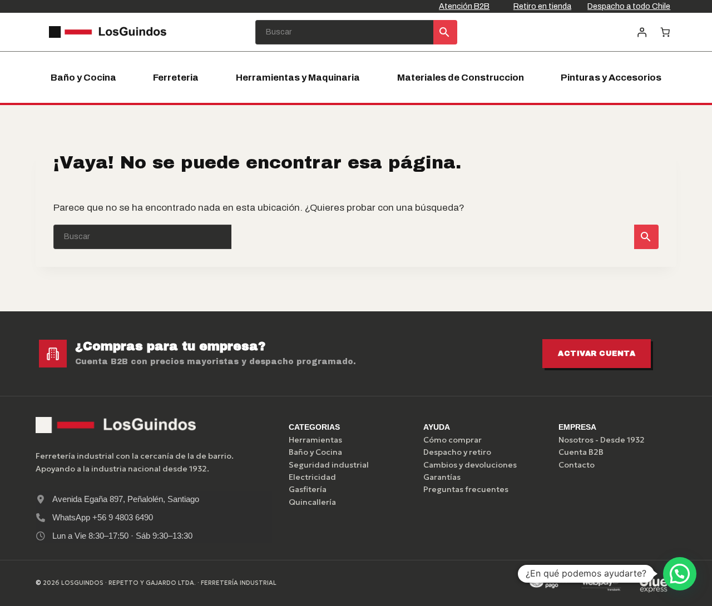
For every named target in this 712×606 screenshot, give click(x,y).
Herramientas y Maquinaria (298, 77)
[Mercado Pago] (548, 583)
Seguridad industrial (329, 465)
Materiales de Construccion (460, 77)
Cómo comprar (452, 440)
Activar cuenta (596, 353)
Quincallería (312, 502)
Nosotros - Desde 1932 (601, 440)
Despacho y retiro (457, 452)
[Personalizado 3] (653, 583)
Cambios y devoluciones (470, 465)
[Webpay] (601, 583)
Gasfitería (308, 489)
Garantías (442, 477)
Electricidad (312, 477)
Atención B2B (464, 6)
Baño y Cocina (83, 77)
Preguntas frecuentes (465, 489)
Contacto (576, 465)
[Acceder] (642, 32)
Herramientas (315, 440)
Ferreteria (176, 77)
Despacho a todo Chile (628, 6)
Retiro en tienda (542, 6)
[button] (679, 573)
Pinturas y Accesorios (611, 77)
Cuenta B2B (581, 452)
